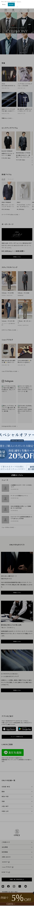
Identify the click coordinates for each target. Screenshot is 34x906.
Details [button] (19, 1)
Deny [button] (4, 4)
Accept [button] (11, 4)
